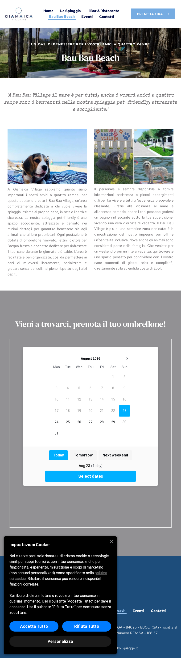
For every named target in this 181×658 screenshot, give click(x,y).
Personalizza (60, 641)
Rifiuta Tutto (86, 626)
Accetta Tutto (34, 626)
